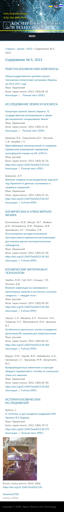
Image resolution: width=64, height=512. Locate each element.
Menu (32, 36)
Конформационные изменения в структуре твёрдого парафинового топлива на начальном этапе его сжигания (31, 371)
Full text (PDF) (29, 202)
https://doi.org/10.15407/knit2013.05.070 (27, 429)
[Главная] (32, 29)
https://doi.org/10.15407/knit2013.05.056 (27, 345)
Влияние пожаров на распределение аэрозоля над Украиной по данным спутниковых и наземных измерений (31, 183)
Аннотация (11, 95)
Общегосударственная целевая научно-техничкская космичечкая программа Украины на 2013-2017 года (31, 80)
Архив (20, 48)
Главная (10, 48)
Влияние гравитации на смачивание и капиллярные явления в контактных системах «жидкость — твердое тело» (30, 291)
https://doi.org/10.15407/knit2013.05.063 (27, 386)
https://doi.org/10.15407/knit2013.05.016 (27, 164)
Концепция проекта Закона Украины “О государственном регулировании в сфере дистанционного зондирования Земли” (28, 115)
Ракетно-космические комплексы (31, 69)
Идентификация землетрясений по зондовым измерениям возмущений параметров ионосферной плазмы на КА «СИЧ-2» (30, 149)
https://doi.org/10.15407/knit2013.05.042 (27, 256)
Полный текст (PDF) (33, 95)
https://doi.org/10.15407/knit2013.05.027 (27, 198)
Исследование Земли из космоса (31, 104)
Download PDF (11, 494)
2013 (29, 48)
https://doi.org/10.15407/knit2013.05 (22, 487)
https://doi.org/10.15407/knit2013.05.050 (27, 307)
